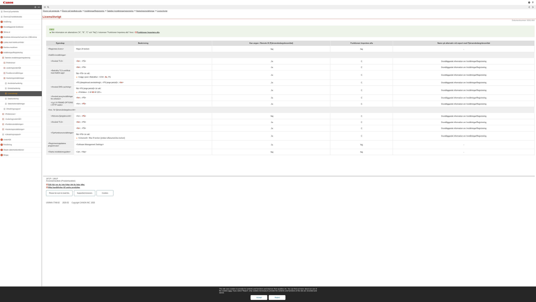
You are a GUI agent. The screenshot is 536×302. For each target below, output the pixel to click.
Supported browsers (84, 193)
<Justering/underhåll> (13, 119)
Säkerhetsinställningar (16, 104)
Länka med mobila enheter (13, 42)
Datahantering (13, 99)
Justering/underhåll (13, 68)
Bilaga (5, 155)
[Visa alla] (35, 7)
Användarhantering (15, 83)
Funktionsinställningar (14, 73)
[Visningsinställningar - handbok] (529, 2)
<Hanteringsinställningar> (15, 129)
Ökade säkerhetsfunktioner (13, 150)
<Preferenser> (10, 114)
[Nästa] (532, 7)
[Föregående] (529, 7)
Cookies (105, 193)
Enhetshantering (14, 88)
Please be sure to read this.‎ (59, 193)
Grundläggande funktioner (13, 27)
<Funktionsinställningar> (14, 124)
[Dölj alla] (38, 7)
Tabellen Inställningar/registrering (17, 58)
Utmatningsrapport (13, 109)
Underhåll (7, 140)
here (230, 291)
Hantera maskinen (10, 47)
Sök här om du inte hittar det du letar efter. (66, 185)
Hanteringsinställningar (15, 78)
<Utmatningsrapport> (13, 134)
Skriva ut (6, 32)
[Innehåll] (44, 7)
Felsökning (7, 145)
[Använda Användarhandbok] (532, 2)
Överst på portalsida (11, 12)
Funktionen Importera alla (148, 32)
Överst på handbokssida (12, 17)
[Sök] (48, 7)
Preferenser (10, 63)
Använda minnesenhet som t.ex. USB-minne (20, 37)
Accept (259, 298)
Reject (277, 298)
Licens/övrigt (12, 94)
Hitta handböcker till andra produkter (64, 187)
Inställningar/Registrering (13, 53)
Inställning (7, 22)
